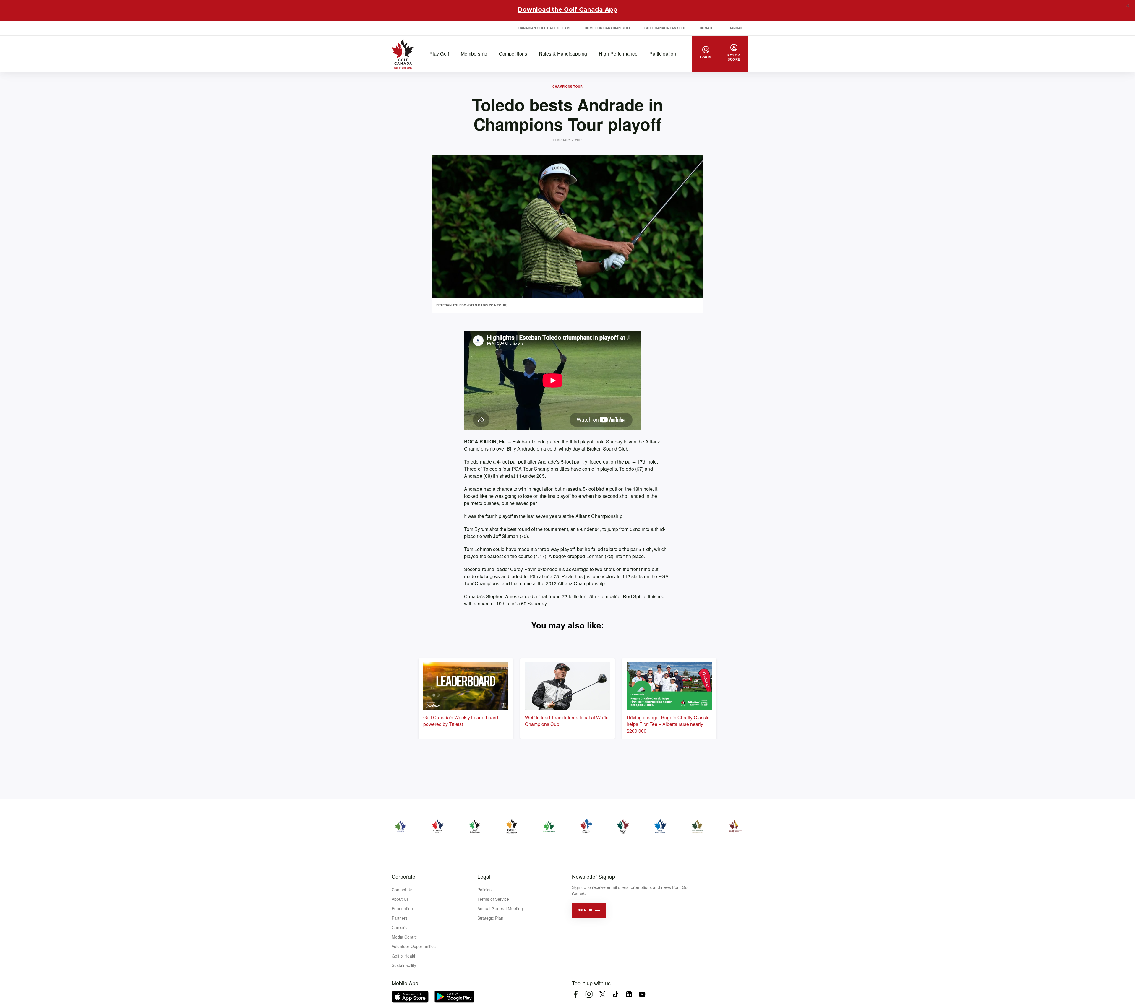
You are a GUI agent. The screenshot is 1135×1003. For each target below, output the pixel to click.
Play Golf (439, 53)
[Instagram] (589, 994)
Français (735, 28)
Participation (662, 53)
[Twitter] (602, 994)
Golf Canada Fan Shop (665, 28)
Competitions (513, 53)
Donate (706, 28)
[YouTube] (642, 994)
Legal (483, 876)
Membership (474, 53)
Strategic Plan (490, 918)
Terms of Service (493, 899)
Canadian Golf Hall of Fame (544, 28)
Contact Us (402, 890)
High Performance (618, 53)
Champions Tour (567, 86)
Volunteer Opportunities (414, 946)
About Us (400, 899)
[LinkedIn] (629, 994)
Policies (484, 890)
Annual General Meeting (500, 908)
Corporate (403, 876)
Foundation (402, 908)
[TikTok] (615, 994)
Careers (399, 927)
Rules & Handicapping (563, 53)
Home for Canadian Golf (608, 28)
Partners (400, 918)
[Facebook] (575, 994)
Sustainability (404, 965)
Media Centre (404, 937)
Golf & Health (404, 956)
